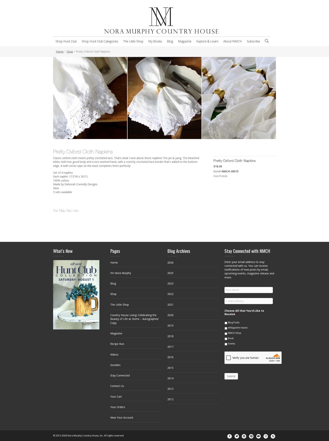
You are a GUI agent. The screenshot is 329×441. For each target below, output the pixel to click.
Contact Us (117, 386)
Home (114, 262)
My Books (155, 41)
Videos (114, 354)
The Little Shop (133, 41)
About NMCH (232, 41)
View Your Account (121, 417)
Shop (113, 294)
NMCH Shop (234, 333)
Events (231, 343)
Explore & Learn (207, 41)
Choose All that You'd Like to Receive (244, 312)
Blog (170, 41)
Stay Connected (120, 375)
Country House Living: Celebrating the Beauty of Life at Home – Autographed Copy (134, 319)
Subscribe (253, 41)
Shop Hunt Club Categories (100, 41)
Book (231, 338)
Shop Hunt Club (66, 41)
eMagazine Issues (238, 327)
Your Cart (116, 396)
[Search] (266, 41)
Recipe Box (117, 344)
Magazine (184, 41)
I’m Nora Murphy (120, 273)
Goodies (115, 365)
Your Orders (117, 407)
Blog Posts (233, 322)
